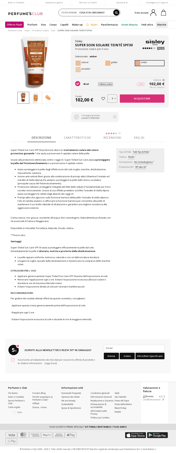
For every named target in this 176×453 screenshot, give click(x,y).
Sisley (78, 41)
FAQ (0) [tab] (139, 138)
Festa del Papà (122, 400)
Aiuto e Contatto (16, 2)
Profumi (32, 24)
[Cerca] (116, 12)
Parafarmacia (109, 24)
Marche (161, 24)
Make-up (77, 24)
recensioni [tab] (112, 138)
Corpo (53, 24)
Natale (118, 411)
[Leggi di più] (50, 363)
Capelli (64, 24)
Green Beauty (129, 24)
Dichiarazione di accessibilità (98, 406)
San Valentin (120, 396)
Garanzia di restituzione (122, 4)
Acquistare (142, 98)
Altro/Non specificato (150, 356)
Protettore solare (40, 30)
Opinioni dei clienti (70, 396)
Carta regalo (14, 407)
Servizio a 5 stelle (88, 2)
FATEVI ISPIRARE (69, 12)
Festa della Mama (123, 404)
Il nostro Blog (39, 393)
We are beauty (68, 400)
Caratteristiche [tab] (77, 138)
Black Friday (120, 408)
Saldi (117, 393)
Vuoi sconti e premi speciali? (88, 426)
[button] (17, 412)
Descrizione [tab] (41, 138)
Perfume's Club (15, 30)
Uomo (127, 356)
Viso (43, 24)
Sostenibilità (67, 404)
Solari (93, 24)
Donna (111, 356)
